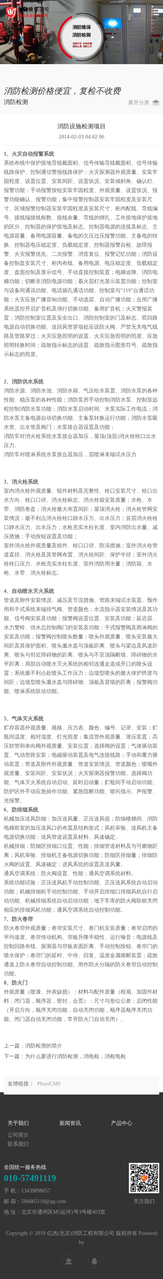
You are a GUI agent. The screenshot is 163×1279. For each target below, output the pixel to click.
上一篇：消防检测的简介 (33, 1046)
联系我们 (18, 1144)
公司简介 (18, 1135)
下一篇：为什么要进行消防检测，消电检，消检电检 (65, 1056)
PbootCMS (49, 1084)
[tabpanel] (81, 32)
